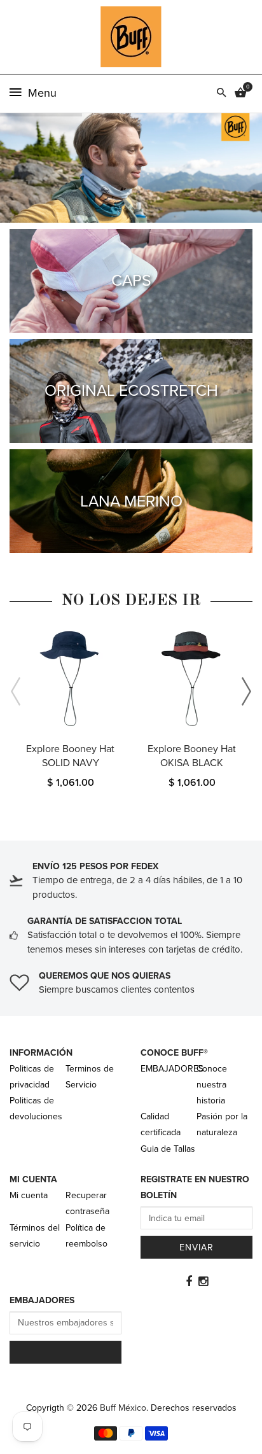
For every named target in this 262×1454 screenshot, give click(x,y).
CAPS (131, 280)
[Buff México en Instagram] (203, 1282)
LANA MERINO (131, 501)
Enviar (196, 1247)
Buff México (123, 1407)
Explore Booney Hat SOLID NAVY (70, 756)
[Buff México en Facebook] (189, 1282)
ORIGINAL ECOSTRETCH (131, 390)
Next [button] (246, 692)
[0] (240, 93)
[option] (70, 712)
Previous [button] (16, 692)
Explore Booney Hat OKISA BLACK (192, 756)
